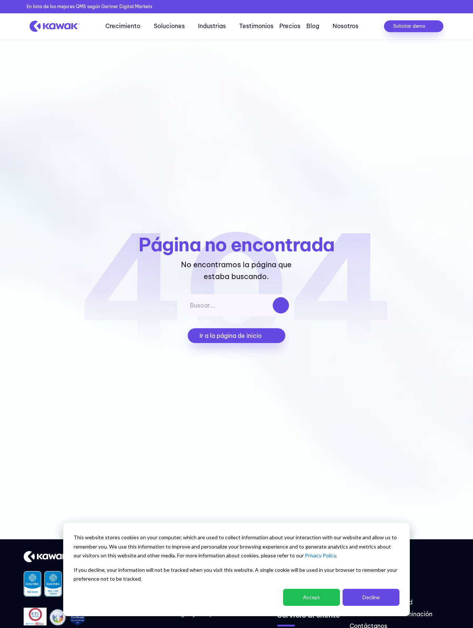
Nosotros (345, 26)
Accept (311, 597)
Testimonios (256, 26)
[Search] (281, 305)
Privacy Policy (320, 555)
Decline (371, 597)
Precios (289, 26)
